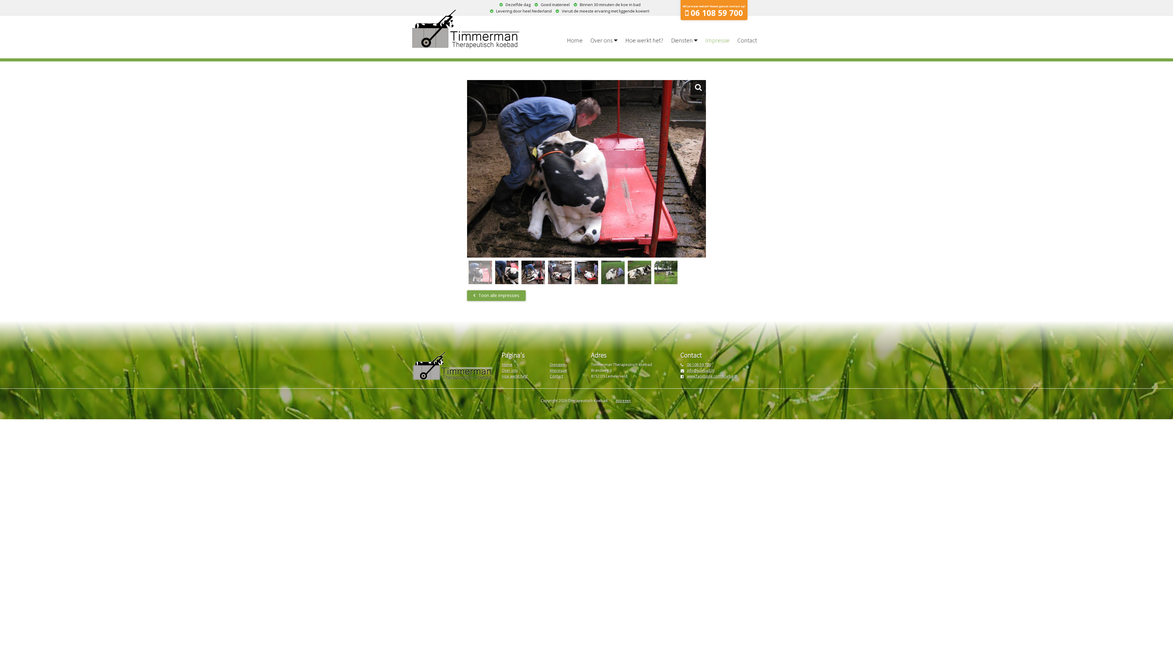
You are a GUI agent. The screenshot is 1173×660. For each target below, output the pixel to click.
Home (575, 40)
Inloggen (623, 400)
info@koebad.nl (700, 370)
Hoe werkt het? (644, 40)
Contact (747, 40)
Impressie (717, 40)
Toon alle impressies (498, 295)
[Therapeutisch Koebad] (465, 29)
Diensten (682, 40)
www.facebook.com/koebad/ (712, 376)
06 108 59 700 (699, 364)
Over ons (601, 40)
